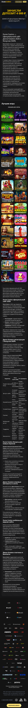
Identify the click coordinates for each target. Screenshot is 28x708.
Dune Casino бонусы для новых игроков (13, 291)
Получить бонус (14, 705)
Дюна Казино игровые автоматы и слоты (13, 293)
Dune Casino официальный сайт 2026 (12, 288)
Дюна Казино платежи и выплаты (11, 296)
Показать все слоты (14, 107)
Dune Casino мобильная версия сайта (12, 295)
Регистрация (19, 1)
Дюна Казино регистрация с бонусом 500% (14, 290)
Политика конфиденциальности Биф (14, 686)
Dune (6, 2)
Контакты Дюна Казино (14, 687)
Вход (25, 1)
